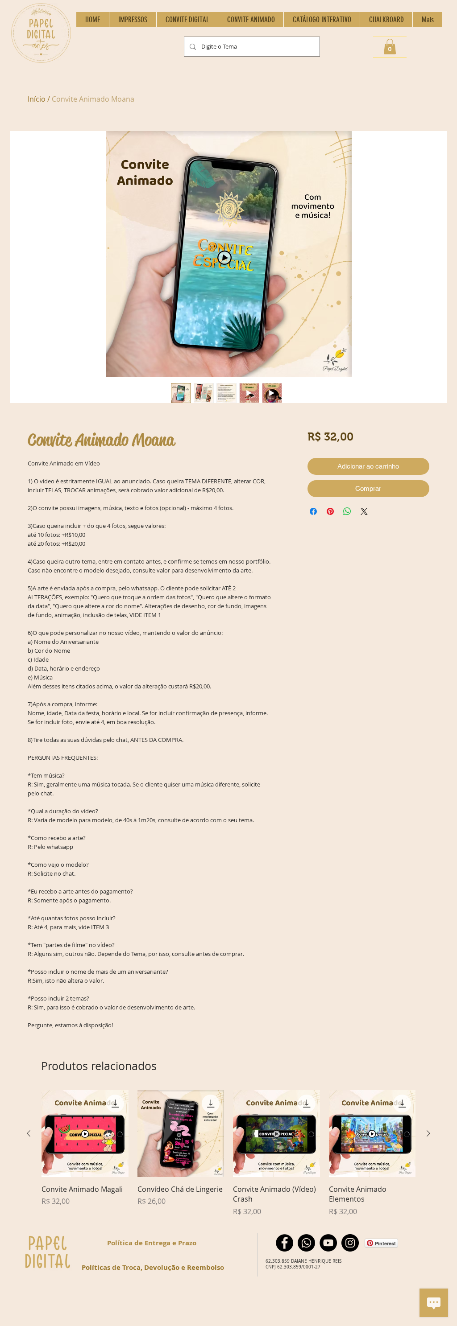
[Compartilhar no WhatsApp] (347, 511)
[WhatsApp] (306, 1243)
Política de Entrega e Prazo (151, 1243)
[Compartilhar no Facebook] (313, 511)
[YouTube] (328, 1243)
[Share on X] (364, 511)
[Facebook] (284, 1243)
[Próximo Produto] (428, 1133)
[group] (228, 1153)
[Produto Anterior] (28, 1133)
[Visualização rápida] (85, 1133)
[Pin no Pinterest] (330, 511)
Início (37, 99)
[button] (389, 46)
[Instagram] (350, 1243)
